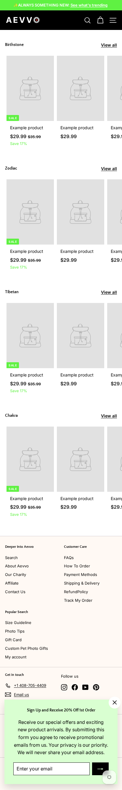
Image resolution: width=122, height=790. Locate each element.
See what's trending (88, 5)
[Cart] (100, 20)
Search (11, 557)
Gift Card (13, 639)
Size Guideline (18, 622)
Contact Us (15, 591)
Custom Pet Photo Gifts (26, 648)
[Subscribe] (100, 768)
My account (15, 657)
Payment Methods (80, 574)
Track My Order (78, 600)
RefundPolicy (76, 591)
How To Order (77, 566)
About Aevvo (17, 566)
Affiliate (12, 583)
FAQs (69, 557)
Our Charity (15, 574)
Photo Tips (15, 631)
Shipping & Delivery (81, 583)
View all (109, 44)
